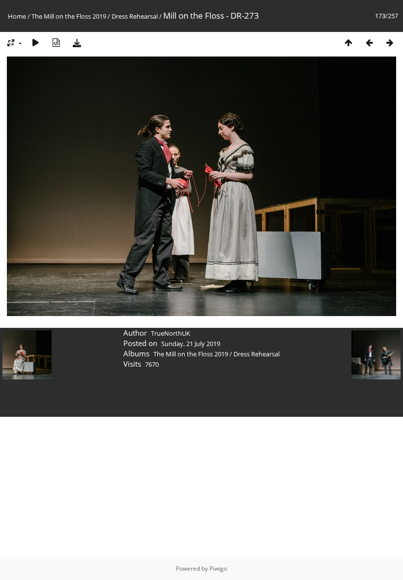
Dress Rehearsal (135, 16)
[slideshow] (35, 42)
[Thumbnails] (348, 42)
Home (17, 16)
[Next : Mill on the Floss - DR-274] (389, 42)
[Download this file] (76, 42)
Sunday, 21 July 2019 (190, 343)
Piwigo (218, 568)
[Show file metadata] (56, 42)
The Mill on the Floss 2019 (68, 16)
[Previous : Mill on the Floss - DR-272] (369, 42)
